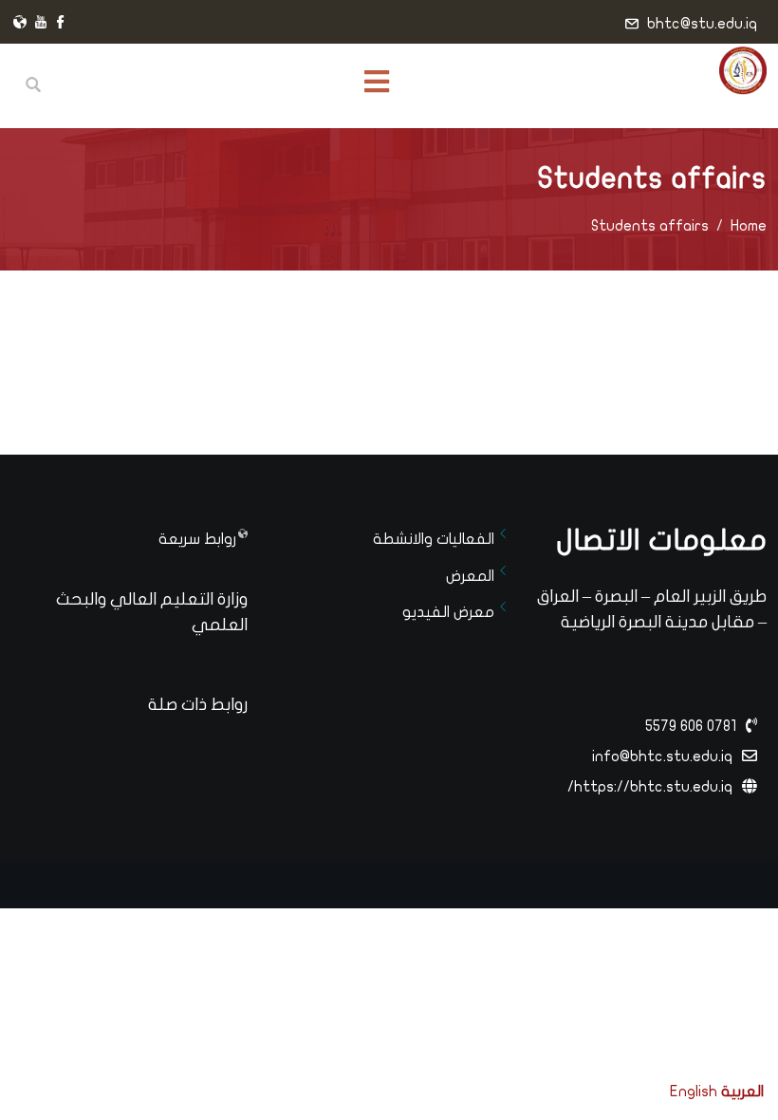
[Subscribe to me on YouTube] (40, 23)
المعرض (470, 576)
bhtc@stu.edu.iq (702, 23)
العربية (742, 1091)
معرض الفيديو (448, 612)
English (693, 1091)
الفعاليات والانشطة (433, 539)
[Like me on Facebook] (60, 23)
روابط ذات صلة (198, 705)
